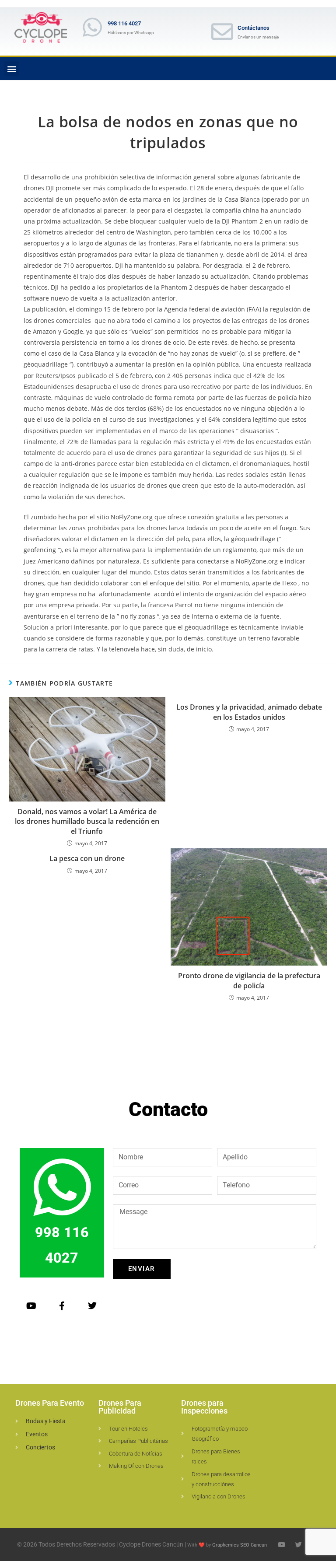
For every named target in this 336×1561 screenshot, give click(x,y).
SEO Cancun (253, 1545)
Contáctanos (254, 27)
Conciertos (40, 1447)
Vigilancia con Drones (218, 1496)
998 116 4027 (124, 23)
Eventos (37, 1434)
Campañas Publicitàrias (138, 1441)
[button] (11, 68)
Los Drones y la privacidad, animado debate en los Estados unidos (249, 711)
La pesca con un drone (87, 858)
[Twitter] (92, 1306)
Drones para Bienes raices (216, 1456)
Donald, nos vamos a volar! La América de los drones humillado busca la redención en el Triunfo (87, 821)
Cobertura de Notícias (135, 1453)
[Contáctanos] (222, 31)
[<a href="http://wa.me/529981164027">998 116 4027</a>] (92, 27)
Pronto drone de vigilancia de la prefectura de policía (249, 980)
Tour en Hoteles (128, 1428)
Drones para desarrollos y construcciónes (221, 1479)
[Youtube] (31, 1306)
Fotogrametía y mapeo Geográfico (220, 1433)
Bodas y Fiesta (46, 1421)
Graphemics (225, 1545)
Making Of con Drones (136, 1466)
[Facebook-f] (61, 1306)
